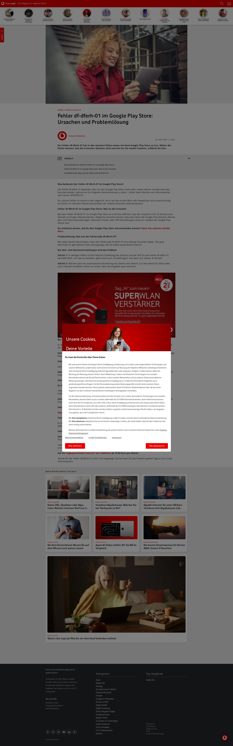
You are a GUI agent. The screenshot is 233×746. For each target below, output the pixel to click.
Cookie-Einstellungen (97, 437)
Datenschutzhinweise (74, 437)
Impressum (116, 437)
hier (107, 371)
